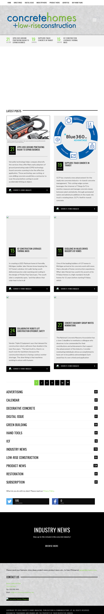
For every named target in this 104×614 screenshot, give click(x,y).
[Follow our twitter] (9, 501)
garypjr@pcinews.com (88, 570)
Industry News (51, 449)
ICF (51, 441)
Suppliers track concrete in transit (45, 39)
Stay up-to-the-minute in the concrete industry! (52, 537)
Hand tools (51, 433)
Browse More (51, 545)
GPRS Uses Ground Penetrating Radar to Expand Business (21, 40)
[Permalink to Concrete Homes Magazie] (17, 599)
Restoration (51, 474)
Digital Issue (51, 416)
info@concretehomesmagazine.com (22, 592)
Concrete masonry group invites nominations (79, 324)
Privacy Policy (48, 491)
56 (62, 382)
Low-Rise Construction (51, 457)
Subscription (51, 482)
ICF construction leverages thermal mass (70, 40)
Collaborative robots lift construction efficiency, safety (31, 329)
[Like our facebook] (55, 501)
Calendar (51, 400)
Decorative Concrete (51, 408)
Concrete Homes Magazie (22, 190)
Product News (51, 466)
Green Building (51, 425)
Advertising (51, 392)
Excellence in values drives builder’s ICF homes (76, 250)
